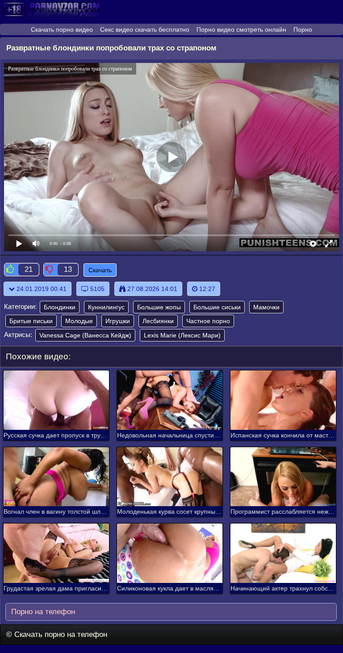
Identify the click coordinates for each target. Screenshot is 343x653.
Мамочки (266, 307)
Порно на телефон (42, 611)
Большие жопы (159, 307)
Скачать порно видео (62, 29)
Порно (302, 29)
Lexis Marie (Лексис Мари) (182, 335)
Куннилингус (106, 307)
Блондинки (59, 307)
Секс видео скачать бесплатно (144, 29)
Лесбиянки (158, 320)
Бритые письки (31, 320)
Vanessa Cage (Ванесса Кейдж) (85, 335)
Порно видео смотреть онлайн (241, 29)
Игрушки (117, 320)
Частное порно (208, 320)
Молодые (79, 320)
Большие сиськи (217, 307)
